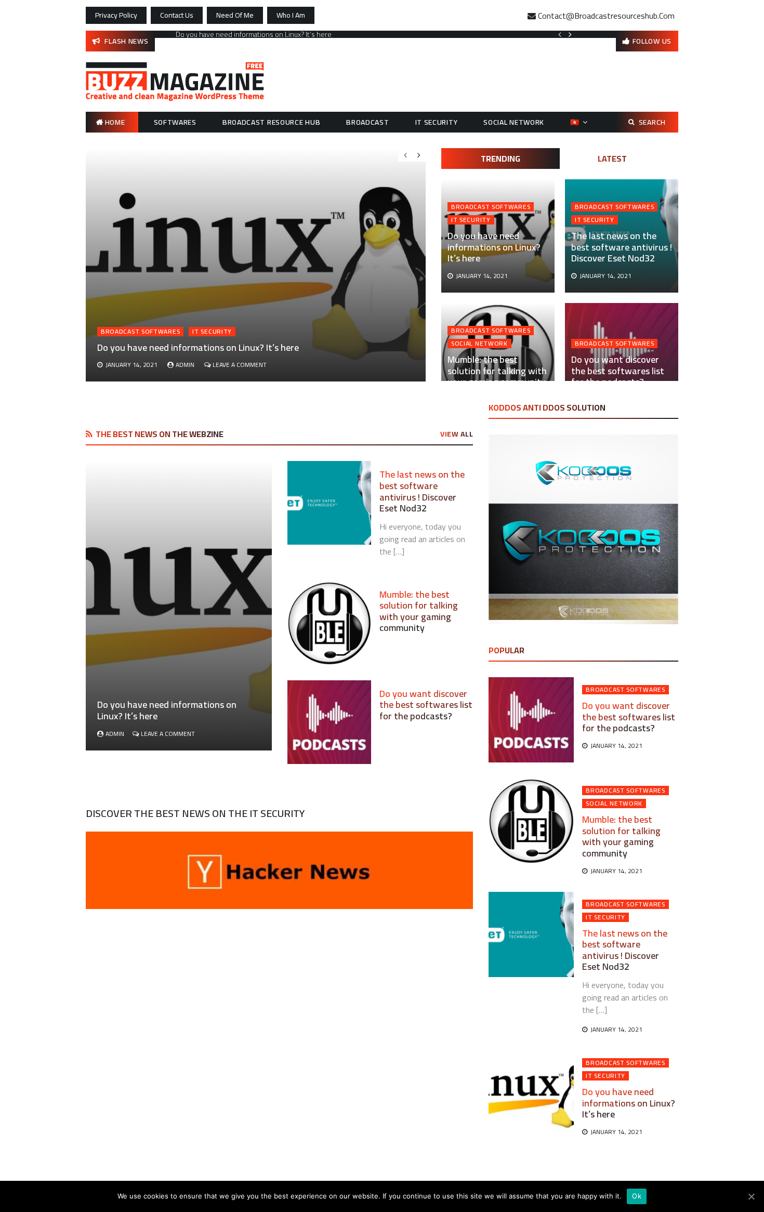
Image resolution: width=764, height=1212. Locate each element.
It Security (436, 122)
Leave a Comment (240, 365)
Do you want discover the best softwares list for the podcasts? (617, 370)
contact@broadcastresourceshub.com (606, 15)
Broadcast (367, 122)
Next (570, 34)
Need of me (235, 15)
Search (652, 122)
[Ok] (751, 1196)
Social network (513, 122)
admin (185, 365)
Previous (559, 34)
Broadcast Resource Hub (271, 122)
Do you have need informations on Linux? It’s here (254, 34)
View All (456, 434)
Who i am (290, 15)
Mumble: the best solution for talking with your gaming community (497, 370)
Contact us (176, 15)
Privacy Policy (116, 15)
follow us (652, 41)
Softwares (175, 122)
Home (115, 122)
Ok (636, 1196)
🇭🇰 (574, 122)
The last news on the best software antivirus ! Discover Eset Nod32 (621, 247)
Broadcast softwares (490, 207)
